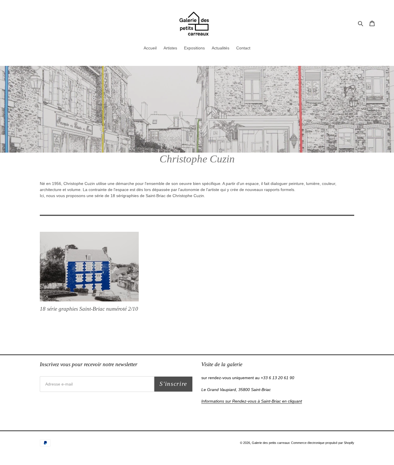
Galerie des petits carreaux (271, 442)
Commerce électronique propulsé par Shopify (322, 442)
